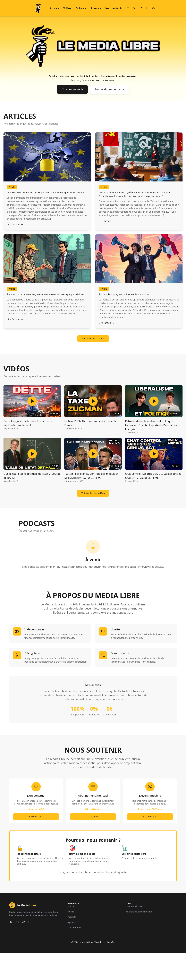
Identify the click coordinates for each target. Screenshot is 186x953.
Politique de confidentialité (139, 911)
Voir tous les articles (93, 338)
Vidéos (67, 8)
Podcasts (81, 8)
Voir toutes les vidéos (93, 493)
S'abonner (93, 816)
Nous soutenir (113, 8)
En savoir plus (150, 816)
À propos (96, 8)
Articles (54, 8)
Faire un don (36, 816)
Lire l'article (13, 224)
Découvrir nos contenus (109, 89)
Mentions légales (134, 906)
